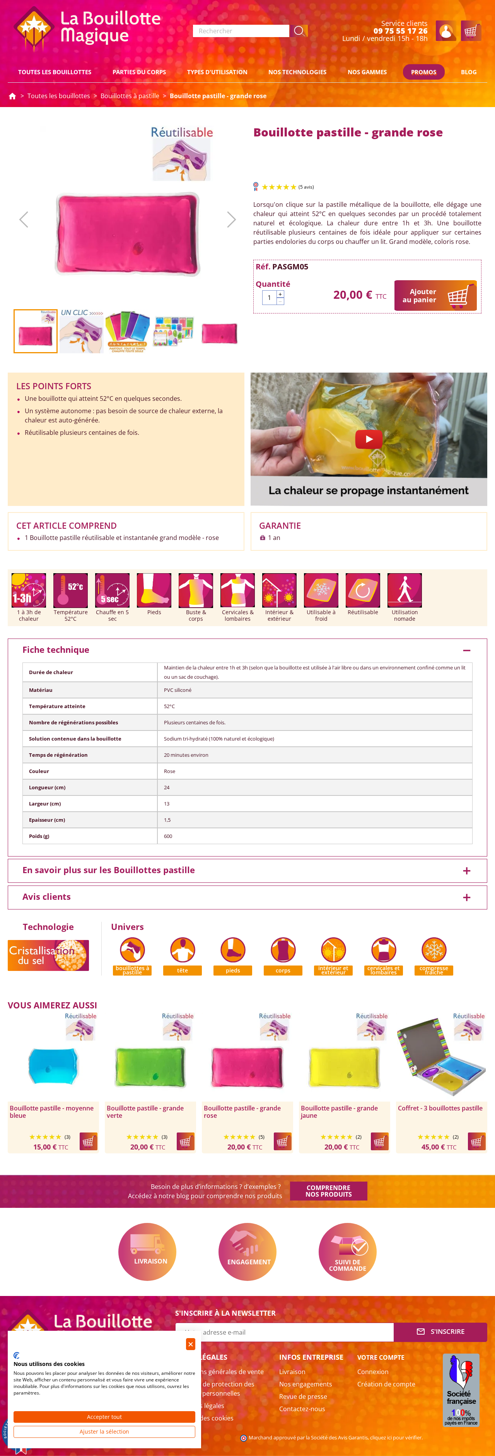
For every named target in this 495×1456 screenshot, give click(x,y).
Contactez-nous (302, 1409)
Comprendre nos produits (329, 1191)
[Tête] (182, 949)
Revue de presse (303, 1396)
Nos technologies (297, 72)
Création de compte (386, 1384)
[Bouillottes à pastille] (132, 949)
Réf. (263, 266)
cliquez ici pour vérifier (396, 1437)
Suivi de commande (347, 1252)
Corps (283, 970)
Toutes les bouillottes (54, 72)
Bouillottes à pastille (132, 971)
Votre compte (381, 1357)
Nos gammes (367, 72)
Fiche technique (247, 650)
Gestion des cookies (204, 1418)
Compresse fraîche (434, 971)
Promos (423, 72)
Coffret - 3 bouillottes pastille (440, 1108)
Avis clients (247, 897)
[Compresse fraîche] (434, 949)
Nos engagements (305, 1384)
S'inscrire (440, 1331)
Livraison (147, 1252)
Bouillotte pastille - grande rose (242, 1112)
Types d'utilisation (217, 72)
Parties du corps (139, 72)
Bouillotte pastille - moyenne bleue (52, 1112)
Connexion (373, 1371)
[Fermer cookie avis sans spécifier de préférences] (190, 1344)
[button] (299, 31)
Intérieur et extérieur (333, 971)
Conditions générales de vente (219, 1371)
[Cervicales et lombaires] (383, 949)
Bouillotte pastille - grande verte (145, 1112)
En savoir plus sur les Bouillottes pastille (247, 871)
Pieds (233, 970)
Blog (469, 72)
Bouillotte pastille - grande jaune (339, 1112)
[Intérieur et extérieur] (333, 949)
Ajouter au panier (419, 295)
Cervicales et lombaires (383, 971)
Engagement (247, 1252)
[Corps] (283, 949)
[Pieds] (233, 949)
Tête (182, 970)
